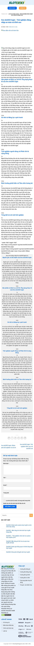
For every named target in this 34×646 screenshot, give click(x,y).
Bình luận (6, 463)
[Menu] (2, 3)
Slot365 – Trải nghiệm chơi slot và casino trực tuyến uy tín (18, 536)
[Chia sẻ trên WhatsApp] (9, 438)
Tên (4, 477)
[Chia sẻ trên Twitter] (15, 438)
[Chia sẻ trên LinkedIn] (25, 438)
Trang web (6, 493)
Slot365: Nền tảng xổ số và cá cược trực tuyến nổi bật (17, 542)
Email (5, 485)
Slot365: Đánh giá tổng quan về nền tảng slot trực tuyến (19, 547)
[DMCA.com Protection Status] (6, 615)
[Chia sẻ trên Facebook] (12, 438)
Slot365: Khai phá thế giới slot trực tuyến (18, 552)
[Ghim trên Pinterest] (21, 438)
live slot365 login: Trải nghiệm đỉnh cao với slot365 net (26, 446)
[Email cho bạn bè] (18, 438)
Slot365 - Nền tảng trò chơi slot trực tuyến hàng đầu (18, 531)
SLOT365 (9, 568)
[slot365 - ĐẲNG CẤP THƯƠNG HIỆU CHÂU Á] (17, 2)
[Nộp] (31, 515)
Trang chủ (4, 14)
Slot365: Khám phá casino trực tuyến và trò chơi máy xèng (18, 525)
